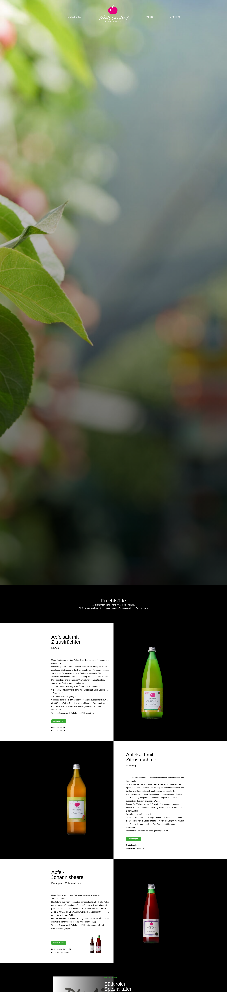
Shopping (175, 17)
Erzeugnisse (74, 17)
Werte (149, 17)
